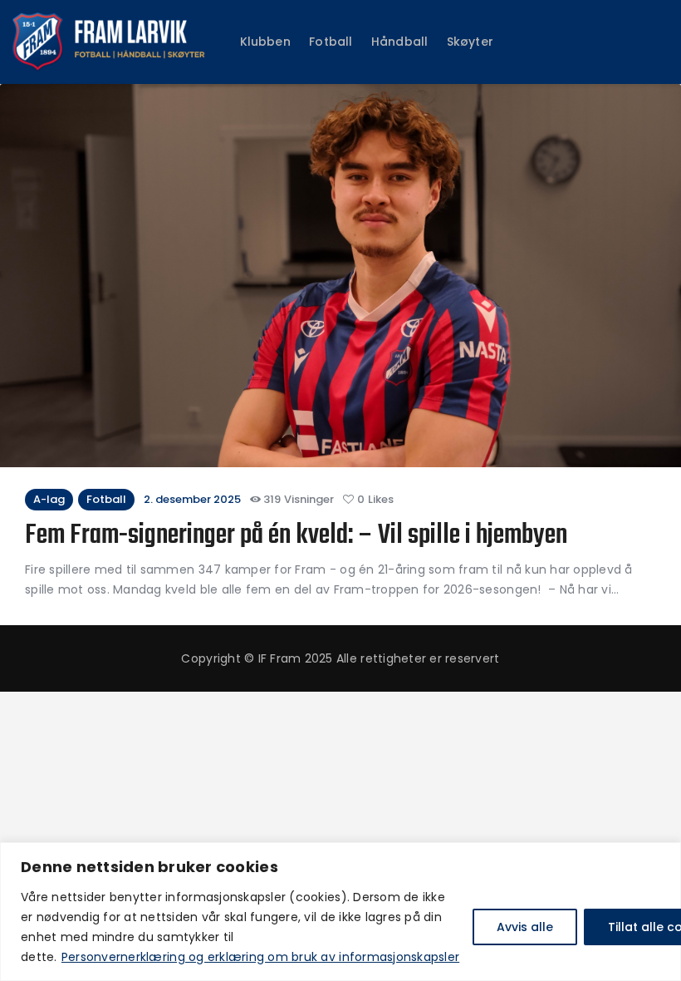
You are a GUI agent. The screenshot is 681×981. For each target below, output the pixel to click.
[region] (340, 911)
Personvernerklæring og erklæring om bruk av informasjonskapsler (260, 957)
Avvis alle (525, 927)
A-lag (49, 499)
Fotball (106, 499)
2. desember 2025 (192, 499)
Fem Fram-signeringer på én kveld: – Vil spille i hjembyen (298, 536)
